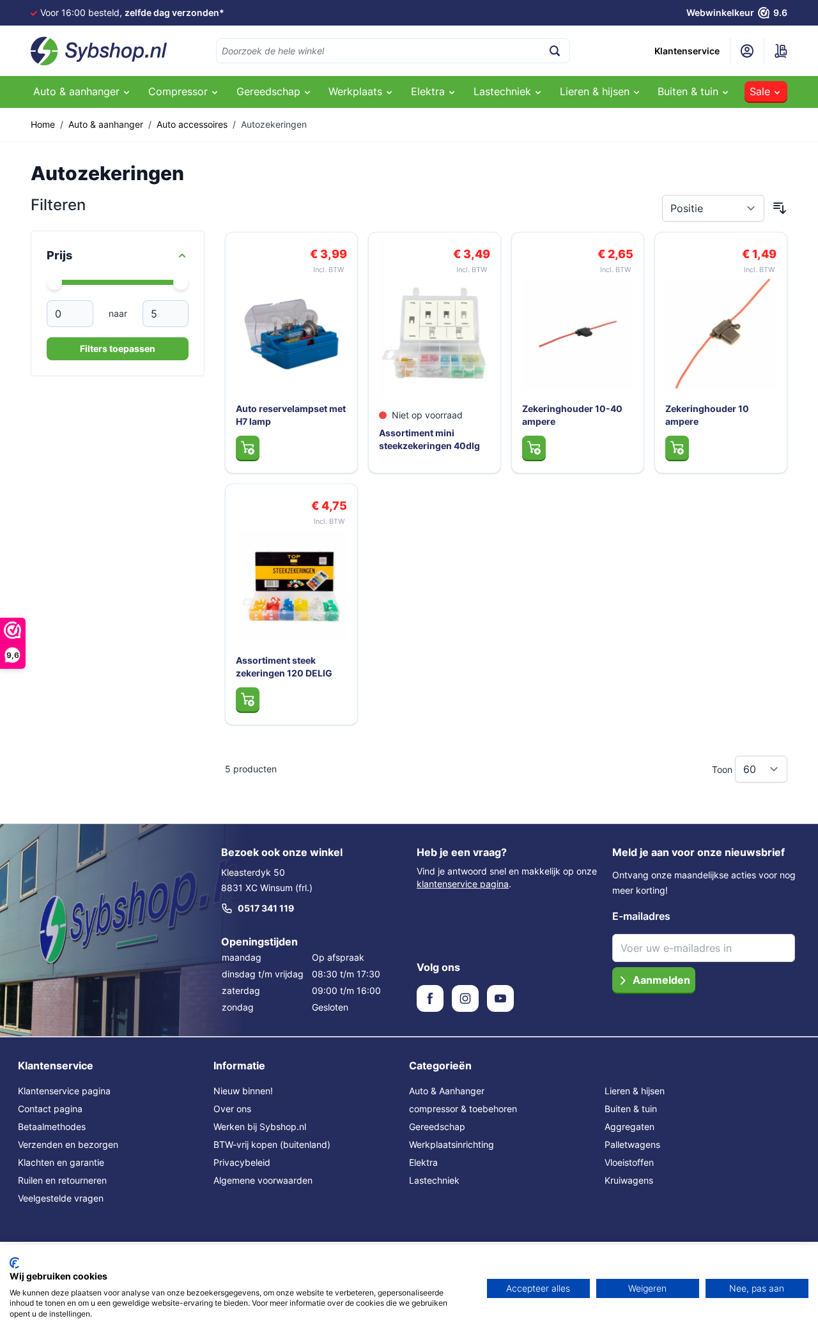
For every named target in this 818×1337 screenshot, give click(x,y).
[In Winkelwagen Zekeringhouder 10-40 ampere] (534, 448)
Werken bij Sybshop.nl (259, 1126)
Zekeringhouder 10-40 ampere (572, 415)
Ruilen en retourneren (62, 1180)
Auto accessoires (192, 124)
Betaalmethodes (52, 1126)
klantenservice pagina (463, 883)
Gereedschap (437, 1126)
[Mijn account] (747, 51)
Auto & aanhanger (105, 124)
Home (43, 124)
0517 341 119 (266, 908)
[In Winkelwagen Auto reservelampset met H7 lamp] (247, 448)
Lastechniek (434, 1180)
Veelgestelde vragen (61, 1198)
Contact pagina (50, 1108)
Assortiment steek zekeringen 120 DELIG (284, 666)
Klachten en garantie (61, 1162)
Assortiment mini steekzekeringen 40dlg (429, 439)
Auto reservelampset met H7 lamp (291, 415)
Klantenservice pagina (64, 1090)
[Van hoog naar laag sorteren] (779, 208)
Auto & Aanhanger (446, 1090)
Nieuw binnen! (243, 1090)
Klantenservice (687, 50)
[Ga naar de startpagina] (99, 51)
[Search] (554, 50)
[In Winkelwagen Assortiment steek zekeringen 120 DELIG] (247, 699)
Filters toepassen (117, 348)
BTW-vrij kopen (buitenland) (271, 1144)
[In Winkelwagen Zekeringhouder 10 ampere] (677, 448)
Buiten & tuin (631, 1108)
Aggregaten (629, 1126)
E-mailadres (641, 916)
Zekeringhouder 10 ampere (707, 415)
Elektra (423, 1162)
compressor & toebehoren (463, 1108)
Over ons (232, 1108)
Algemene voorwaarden (263, 1180)
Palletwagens (632, 1144)
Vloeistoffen (629, 1162)
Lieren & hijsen (635, 1090)
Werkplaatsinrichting (451, 1144)
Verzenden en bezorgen (68, 1144)
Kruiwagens (629, 1180)
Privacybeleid (241, 1162)
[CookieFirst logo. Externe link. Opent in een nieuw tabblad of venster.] (14, 1263)
